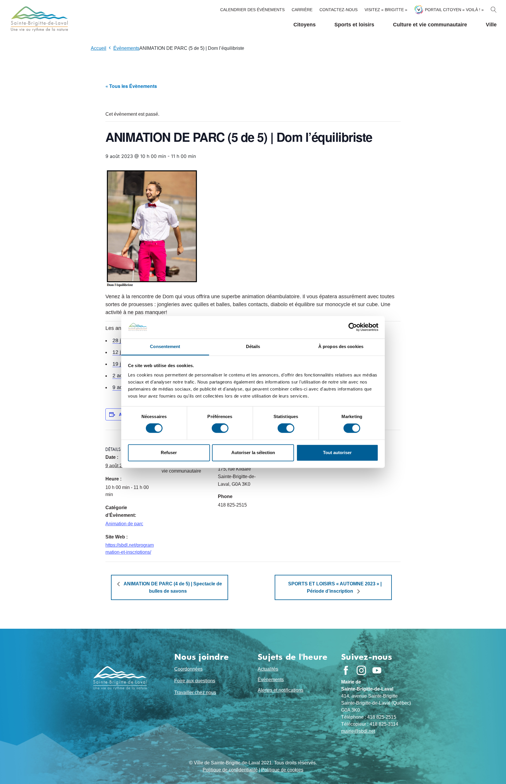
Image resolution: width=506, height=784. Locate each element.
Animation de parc (124, 523)
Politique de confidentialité (230, 769)
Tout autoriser (337, 452)
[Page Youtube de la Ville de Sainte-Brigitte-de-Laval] (377, 670)
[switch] (220, 428)
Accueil (98, 48)
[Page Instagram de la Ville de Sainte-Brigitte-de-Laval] (361, 670)
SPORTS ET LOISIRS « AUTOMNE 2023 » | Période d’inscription (335, 587)
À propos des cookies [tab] (340, 346)
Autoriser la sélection (253, 452)
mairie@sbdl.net (358, 731)
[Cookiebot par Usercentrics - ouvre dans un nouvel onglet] (352, 327)
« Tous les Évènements (131, 86)
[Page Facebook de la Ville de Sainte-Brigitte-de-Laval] (346, 670)
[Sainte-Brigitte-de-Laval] (38, 19)
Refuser (169, 452)
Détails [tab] (253, 346)
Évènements (126, 48)
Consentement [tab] (165, 346)
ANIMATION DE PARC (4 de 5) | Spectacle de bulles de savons (172, 587)
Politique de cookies (282, 769)
